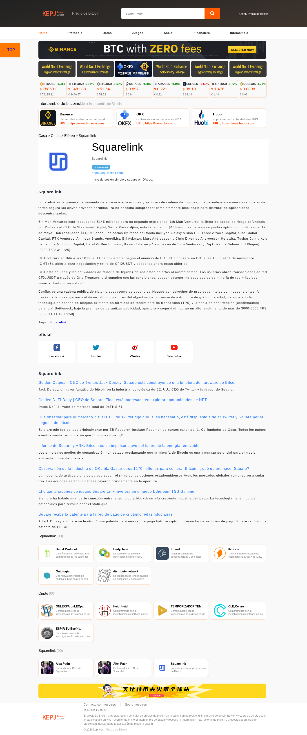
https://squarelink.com (107, 172)
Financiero (202, 32)
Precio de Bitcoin (116, 729)
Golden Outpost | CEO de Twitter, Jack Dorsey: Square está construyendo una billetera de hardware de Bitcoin (138, 382)
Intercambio (239, 32)
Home (42, 32)
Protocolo (74, 32)
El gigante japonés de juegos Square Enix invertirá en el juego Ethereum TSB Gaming (116, 491)
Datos (107, 32)
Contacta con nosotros (100, 704)
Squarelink (58, 322)
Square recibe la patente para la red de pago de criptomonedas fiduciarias (105, 514)
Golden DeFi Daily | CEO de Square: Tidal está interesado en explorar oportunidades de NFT (122, 400)
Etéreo (69, 136)
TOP (11, 50)
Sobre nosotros (136, 704)
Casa (42, 136)
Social (168, 32)
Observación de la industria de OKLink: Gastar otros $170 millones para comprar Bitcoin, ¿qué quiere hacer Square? (143, 468)
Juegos (137, 32)
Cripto (55, 136)
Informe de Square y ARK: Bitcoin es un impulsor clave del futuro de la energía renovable (119, 446)
